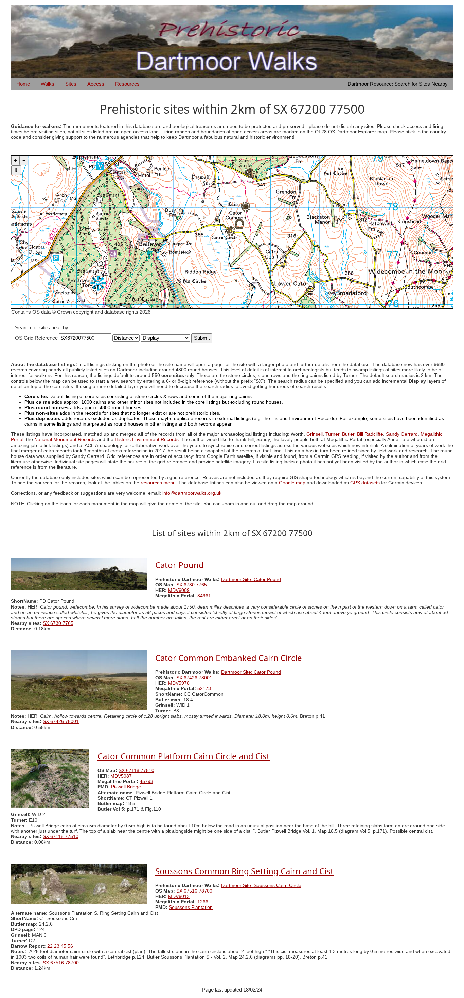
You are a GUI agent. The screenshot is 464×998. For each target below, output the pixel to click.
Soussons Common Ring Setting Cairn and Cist (244, 871)
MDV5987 (121, 776)
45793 (146, 781)
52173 (204, 688)
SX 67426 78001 (194, 677)
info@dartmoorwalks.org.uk (191, 493)
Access (95, 84)
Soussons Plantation (191, 907)
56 (70, 946)
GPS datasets (365, 482)
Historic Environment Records (147, 439)
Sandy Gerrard (402, 434)
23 (56, 946)
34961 (204, 595)
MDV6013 (179, 896)
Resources (127, 84)
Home (23, 84)
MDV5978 (179, 683)
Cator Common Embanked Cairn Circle (228, 657)
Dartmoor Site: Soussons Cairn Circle (261, 885)
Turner (332, 434)
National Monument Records (65, 439)
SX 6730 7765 (191, 584)
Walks (47, 84)
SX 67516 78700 (194, 891)
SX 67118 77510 (136, 770)
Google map (292, 482)
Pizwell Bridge (126, 786)
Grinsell (314, 434)
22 (50, 946)
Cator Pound (179, 564)
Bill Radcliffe (370, 434)
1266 (202, 901)
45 (63, 946)
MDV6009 (179, 590)
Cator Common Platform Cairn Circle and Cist (183, 756)
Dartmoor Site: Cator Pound (251, 579)
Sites (70, 84)
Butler (348, 434)
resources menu (158, 482)
